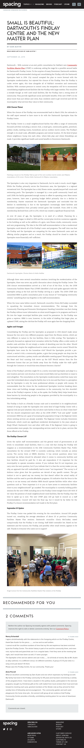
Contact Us (61, 744)
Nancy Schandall (12, 636)
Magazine (39, 4)
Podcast (58, 4)
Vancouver (32, 727)
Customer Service (64, 733)
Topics (27, 4)
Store (67, 4)
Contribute (61, 740)
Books (49, 4)
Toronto (32, 724)
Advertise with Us (64, 738)
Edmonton (32, 742)
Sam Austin (15, 46)
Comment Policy (62, 629)
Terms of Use (61, 742)
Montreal (32, 735)
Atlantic (31, 740)
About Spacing (62, 735)
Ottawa (31, 738)
